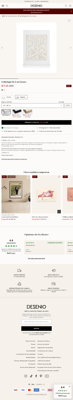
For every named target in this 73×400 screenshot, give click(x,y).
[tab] (9, 78)
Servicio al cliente (43, 344)
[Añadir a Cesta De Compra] (59, 211)
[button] (67, 105)
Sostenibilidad (30, 351)
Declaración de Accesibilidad (26, 354)
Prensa (33, 344)
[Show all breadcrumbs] (4, 16)
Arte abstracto (12, 16)
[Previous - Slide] (2, 47)
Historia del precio (7, 155)
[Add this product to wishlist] (69, 20)
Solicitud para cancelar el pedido (48, 370)
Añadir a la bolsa (36, 122)
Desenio (42, 394)
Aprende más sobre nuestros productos (14, 159)
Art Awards (31, 364)
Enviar (36, 328)
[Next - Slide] (70, 47)
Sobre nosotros (30, 341)
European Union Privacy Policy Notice (49, 367)
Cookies (40, 354)
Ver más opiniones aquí (36, 258)
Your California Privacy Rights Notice (49, 357)
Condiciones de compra (45, 351)
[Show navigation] (3, 5)
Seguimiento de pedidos (45, 347)
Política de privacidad (41, 333)
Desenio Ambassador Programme (24, 361)
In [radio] (63, 102)
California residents (44, 361)
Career (33, 347)
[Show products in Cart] (70, 5)
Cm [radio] (60, 102)
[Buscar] (7, 5)
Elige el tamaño (7, 102)
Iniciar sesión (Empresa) (27, 367)
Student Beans (30, 357)
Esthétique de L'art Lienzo (28, 16)
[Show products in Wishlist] (66, 5)
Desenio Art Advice (44, 341)
